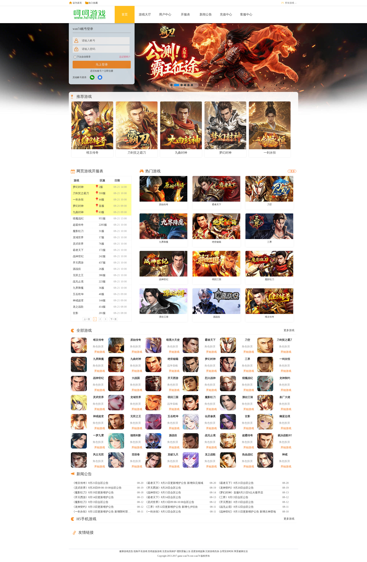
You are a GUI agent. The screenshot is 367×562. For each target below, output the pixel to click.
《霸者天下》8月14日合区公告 (163, 497)
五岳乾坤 (78, 294)
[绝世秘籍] (216, 226)
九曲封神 (78, 212)
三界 (269, 242)
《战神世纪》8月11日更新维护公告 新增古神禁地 (247, 511)
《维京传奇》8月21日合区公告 (90, 483)
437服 (102, 262)
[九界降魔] (163, 226)
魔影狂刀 (78, 231)
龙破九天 (173, 454)
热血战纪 (247, 454)
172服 (102, 250)
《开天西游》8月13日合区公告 (236, 502)
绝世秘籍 (216, 242)
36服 (101, 287)
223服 (102, 281)
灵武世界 (78, 243)
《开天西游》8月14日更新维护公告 (93, 497)
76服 (101, 243)
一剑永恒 (78, 199)
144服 (102, 300)
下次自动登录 (83, 56)
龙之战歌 (78, 306)
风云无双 (98, 454)
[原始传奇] (163, 188)
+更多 (292, 171)
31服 (101, 231)
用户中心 (165, 14)
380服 (102, 275)
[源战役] (216, 301)
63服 (101, 212)
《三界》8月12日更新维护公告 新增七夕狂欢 (171, 506)
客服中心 (246, 14)
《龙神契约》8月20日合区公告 (236, 487)
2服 (101, 187)
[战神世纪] (163, 263)
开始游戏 (99, 351)
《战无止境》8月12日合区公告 (236, 506)
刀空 (269, 204)
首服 (101, 205)
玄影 (75, 313)
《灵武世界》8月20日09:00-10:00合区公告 (97, 487)
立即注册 (108, 71)
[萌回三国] (216, 263)
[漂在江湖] (163, 301)
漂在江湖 (163, 316)
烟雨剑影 (135, 435)
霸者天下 (78, 250)
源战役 (77, 269)
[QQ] (100, 77)
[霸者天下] (216, 188)
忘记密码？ (125, 56)
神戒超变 (78, 300)
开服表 (185, 14)
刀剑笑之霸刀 (81, 193)
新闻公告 (206, 14)
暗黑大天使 (173, 339)
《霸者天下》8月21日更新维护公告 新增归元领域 (174, 483)
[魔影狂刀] (269, 263)
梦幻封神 (78, 187)
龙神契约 (284, 378)
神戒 (284, 454)
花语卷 (136, 454)
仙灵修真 (210, 416)
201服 (102, 313)
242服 (102, 256)
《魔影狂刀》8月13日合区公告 (90, 502)
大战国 (136, 378)
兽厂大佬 (284, 397)
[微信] (92, 77)
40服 (101, 294)
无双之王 (78, 275)
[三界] (269, 226)
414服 (102, 306)
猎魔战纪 (78, 218)
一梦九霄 (98, 435)
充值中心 (226, 14)
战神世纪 (78, 256)
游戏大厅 (145, 14)
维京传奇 (269, 316)
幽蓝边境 (284, 416)
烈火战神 (210, 378)
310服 (102, 193)
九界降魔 (78, 287)
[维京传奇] (269, 301)
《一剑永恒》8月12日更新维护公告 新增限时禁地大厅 (102, 511)
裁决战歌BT (285, 435)
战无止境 (78, 281)
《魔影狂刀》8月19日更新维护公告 (93, 492)
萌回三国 (216, 279)
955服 (102, 218)
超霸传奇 (78, 224)
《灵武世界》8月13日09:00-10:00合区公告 (169, 502)
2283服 (103, 224)
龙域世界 (78, 237)
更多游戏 (289, 330)
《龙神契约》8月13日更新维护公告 (93, 506)
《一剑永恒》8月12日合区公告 (163, 511)
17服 (101, 237)
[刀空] (269, 188)
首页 (125, 14)
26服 (101, 269)
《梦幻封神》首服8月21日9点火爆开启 (240, 492)
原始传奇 (163, 204)
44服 (101, 199)
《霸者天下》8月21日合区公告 (236, 483)
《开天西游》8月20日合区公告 (163, 487)
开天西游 (78, 262)
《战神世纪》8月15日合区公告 (163, 492)
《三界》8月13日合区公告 (233, 497)
